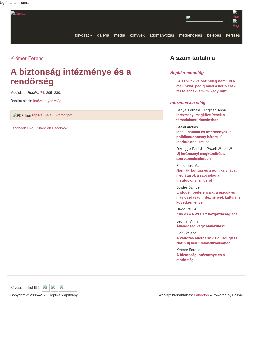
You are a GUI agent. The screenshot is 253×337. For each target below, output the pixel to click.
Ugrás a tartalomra (14, 2)
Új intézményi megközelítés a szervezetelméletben (200, 156)
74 (42, 92)
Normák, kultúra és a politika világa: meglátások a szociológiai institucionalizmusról (206, 175)
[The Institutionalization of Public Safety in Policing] (236, 23)
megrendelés (190, 35)
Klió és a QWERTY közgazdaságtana (207, 213)
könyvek (137, 35)
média (119, 35)
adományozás (161, 35)
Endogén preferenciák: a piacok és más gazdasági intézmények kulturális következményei (208, 197)
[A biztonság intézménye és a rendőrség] (236, 14)
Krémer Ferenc (26, 58)
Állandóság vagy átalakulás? (200, 226)
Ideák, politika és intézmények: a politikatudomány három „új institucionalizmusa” (204, 136)
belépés (214, 35)
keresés (233, 35)
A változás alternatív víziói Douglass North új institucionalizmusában (207, 240)
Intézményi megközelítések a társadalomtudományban (200, 117)
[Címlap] (18, 13)
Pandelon (201, 294)
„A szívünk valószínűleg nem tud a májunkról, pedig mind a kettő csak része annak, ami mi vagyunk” (206, 85)
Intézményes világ (47, 100)
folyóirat (82, 35)
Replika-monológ (187, 72)
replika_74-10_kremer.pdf (52, 114)
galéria (103, 35)
